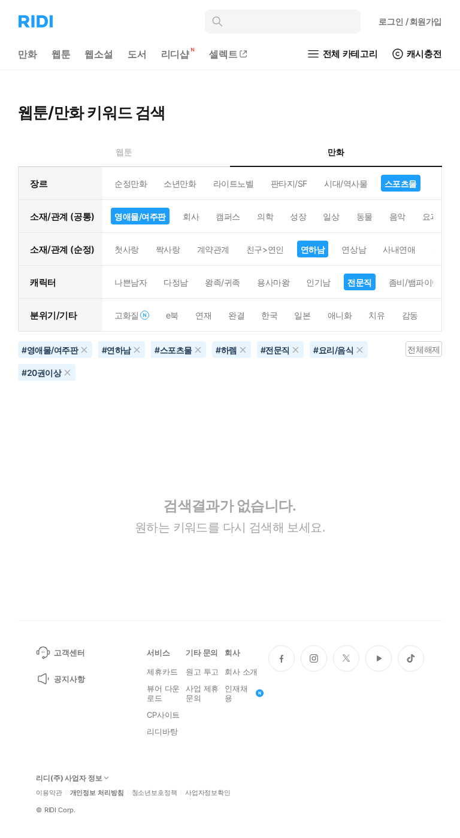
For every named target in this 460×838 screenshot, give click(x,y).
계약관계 (213, 249)
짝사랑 (168, 249)
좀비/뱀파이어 (414, 282)
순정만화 (130, 183)
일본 (302, 315)
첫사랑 (126, 249)
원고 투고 (202, 671)
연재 (203, 315)
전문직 (359, 282)
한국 (269, 315)
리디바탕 (162, 731)
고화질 (126, 315)
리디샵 (175, 54)
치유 (376, 315)
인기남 (318, 282)
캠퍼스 (228, 216)
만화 (27, 54)
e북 (172, 315)
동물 (364, 216)
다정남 (176, 282)
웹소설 (98, 54)
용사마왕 (273, 282)
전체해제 (423, 349)
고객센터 (69, 652)
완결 (236, 315)
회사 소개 (241, 671)
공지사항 (69, 679)
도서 (137, 54)
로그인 (410, 21)
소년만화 (180, 183)
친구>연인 (265, 249)
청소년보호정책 (154, 793)
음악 (397, 216)
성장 (298, 216)
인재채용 (236, 693)
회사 (191, 216)
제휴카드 (162, 671)
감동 (410, 315)
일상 (331, 216)
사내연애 (399, 249)
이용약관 (49, 793)
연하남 (313, 249)
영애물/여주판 (140, 216)
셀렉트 (223, 54)
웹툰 (61, 54)
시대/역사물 (345, 183)
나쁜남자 (130, 282)
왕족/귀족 (222, 282)
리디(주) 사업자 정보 (69, 778)
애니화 (340, 315)
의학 (265, 216)
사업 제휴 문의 (202, 693)
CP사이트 (163, 714)
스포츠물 (401, 183)
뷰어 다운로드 (163, 693)
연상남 (353, 249)
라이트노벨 (233, 183)
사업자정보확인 (208, 793)
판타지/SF (289, 183)
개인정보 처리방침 (97, 793)
